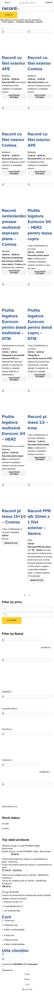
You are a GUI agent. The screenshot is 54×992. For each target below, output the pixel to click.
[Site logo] (27, 2)
